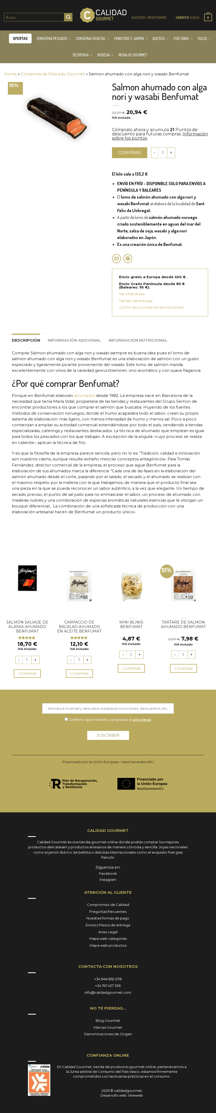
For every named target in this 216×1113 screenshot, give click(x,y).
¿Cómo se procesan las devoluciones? (151, 307)
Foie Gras (181, 38)
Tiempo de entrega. (136, 301)
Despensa (81, 55)
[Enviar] (68, 17)
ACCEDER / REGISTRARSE (148, 17)
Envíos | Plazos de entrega (108, 925)
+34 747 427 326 (108, 985)
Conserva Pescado (52, 38)
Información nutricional (138, 340)
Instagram (108, 879)
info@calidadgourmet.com (108, 992)
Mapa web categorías (108, 938)
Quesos (159, 38)
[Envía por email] (116, 258)
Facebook (108, 873)
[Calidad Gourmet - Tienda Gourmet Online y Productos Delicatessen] (103, 15)
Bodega (103, 55)
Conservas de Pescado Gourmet (53, 74)
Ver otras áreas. (132, 294)
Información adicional (74, 340)
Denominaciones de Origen (108, 1034)
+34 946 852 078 (108, 979)
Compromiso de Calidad (108, 905)
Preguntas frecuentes (107, 911)
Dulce (202, 38)
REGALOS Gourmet (133, 55)
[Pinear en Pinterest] (127, 258)
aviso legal (142, 719)
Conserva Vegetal (91, 38)
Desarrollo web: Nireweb (121, 1095)
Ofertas (20, 38)
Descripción (26, 340)
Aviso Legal (107, 932)
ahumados (84, 395)
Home (10, 74)
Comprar (129, 152)
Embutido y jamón (129, 38)
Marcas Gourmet (108, 1027)
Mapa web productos (108, 945)
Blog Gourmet (108, 1020)
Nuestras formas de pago (107, 918)
